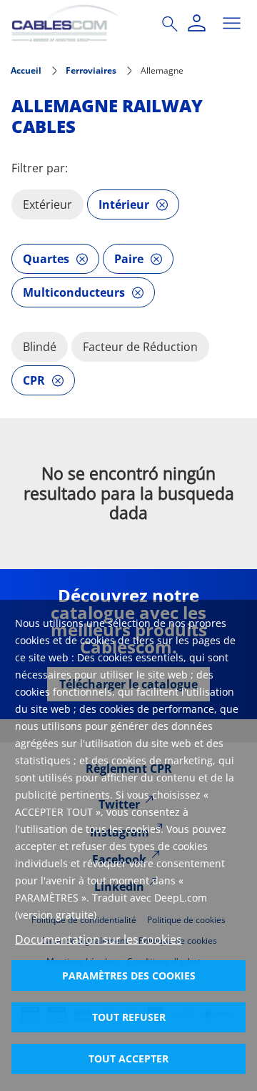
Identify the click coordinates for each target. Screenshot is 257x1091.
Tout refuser (129, 1017)
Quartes (46, 259)
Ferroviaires (91, 70)
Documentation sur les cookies (98, 939)
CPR (34, 380)
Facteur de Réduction (140, 347)
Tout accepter (128, 1058)
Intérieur (124, 204)
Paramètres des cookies (129, 975)
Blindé (39, 347)
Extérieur (47, 204)
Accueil (26, 70)
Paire (128, 259)
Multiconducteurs (74, 292)
